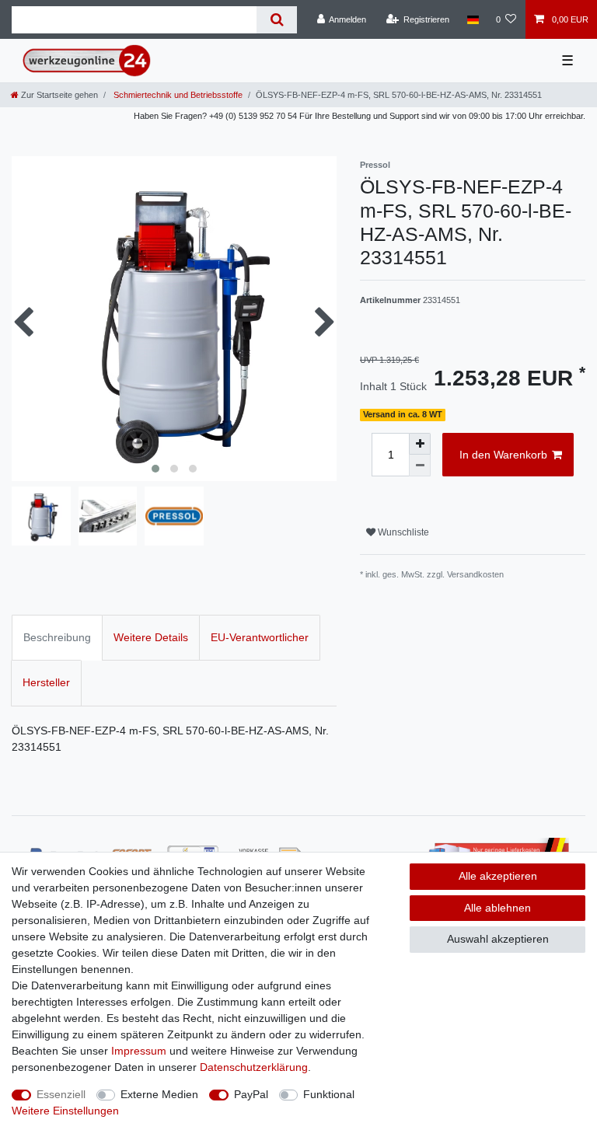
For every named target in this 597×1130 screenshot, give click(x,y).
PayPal (251, 1094)
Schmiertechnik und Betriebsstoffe (177, 94)
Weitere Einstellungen (65, 1110)
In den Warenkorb (503, 454)
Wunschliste (402, 532)
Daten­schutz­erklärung (254, 1067)
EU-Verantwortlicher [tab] (260, 637)
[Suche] (276, 19)
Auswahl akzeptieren (498, 939)
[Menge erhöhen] (420, 444)
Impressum (138, 1051)
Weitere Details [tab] (150, 637)
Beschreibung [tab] (57, 637)
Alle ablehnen (497, 908)
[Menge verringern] (420, 465)
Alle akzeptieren (498, 876)
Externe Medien (159, 1094)
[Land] (472, 19)
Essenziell (61, 1094)
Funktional (328, 1094)
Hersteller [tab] (46, 682)
